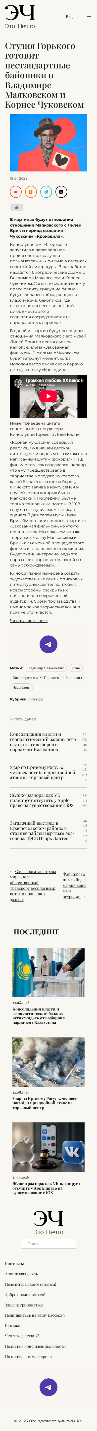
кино (76, 668)
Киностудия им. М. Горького (36, 677)
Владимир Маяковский (45, 668)
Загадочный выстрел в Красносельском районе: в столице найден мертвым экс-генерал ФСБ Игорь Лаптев (42, 831)
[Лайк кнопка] (16, 207)
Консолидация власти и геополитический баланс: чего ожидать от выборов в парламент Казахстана (43, 742)
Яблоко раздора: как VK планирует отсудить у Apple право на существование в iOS (42, 800)
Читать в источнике (29, 620)
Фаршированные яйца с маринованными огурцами (74, 885)
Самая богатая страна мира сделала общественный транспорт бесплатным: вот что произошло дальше (33, 885)
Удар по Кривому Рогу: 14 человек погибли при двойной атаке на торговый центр (42, 772)
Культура (35, 699)
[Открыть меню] (89, 17)
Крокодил (74, 677)
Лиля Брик (21, 687)
